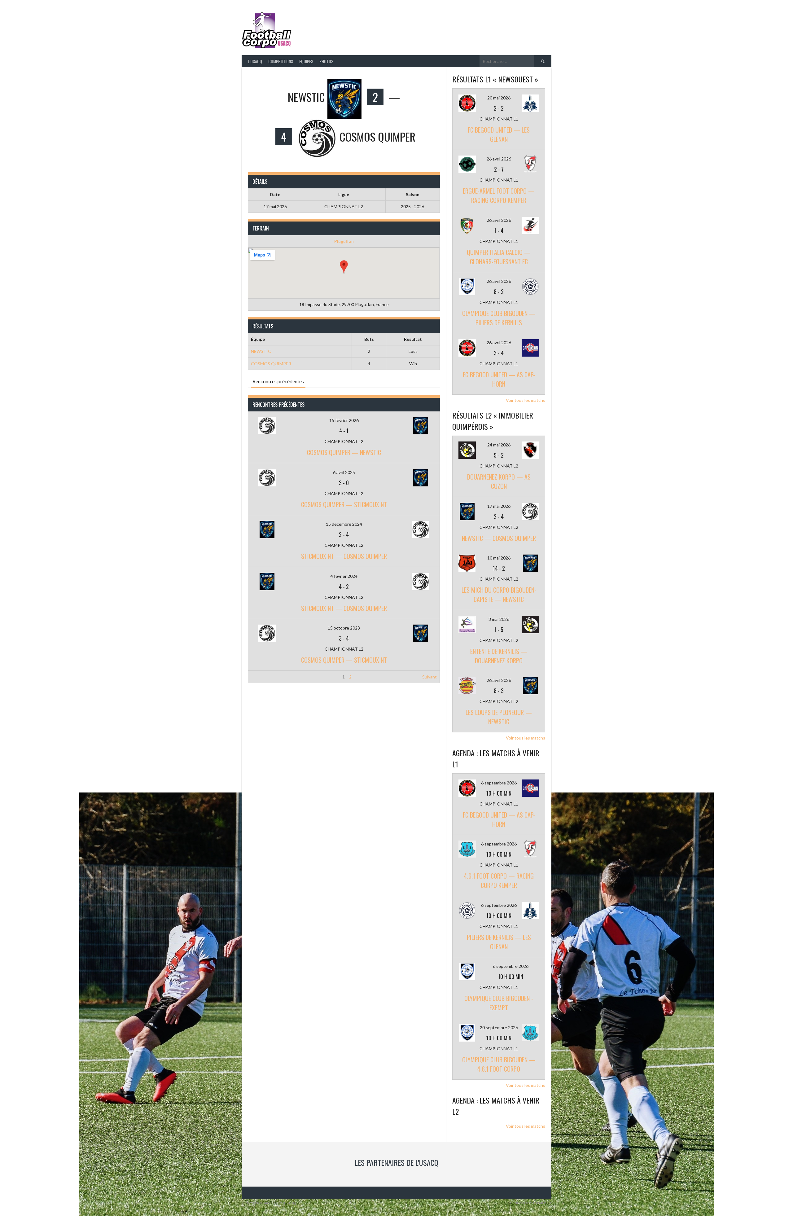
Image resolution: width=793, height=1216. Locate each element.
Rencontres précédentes (278, 381)
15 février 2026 (344, 420)
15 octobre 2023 (344, 627)
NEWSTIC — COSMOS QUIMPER (499, 538)
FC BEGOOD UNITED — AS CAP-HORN (499, 379)
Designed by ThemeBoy (530, 1203)
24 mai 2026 (498, 444)
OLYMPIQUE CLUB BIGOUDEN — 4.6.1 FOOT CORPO (499, 1064)
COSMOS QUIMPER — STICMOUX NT (344, 504)
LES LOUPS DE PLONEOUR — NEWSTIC (499, 717)
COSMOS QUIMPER (271, 363)
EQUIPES (306, 61)
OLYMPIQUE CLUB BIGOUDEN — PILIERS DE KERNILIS (499, 318)
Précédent (261, 676)
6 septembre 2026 (499, 782)
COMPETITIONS (280, 61)
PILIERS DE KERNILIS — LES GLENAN (499, 942)
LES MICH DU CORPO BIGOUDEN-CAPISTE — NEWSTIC (499, 594)
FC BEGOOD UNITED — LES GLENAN (499, 134)
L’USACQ (255, 61)
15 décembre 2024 (344, 524)
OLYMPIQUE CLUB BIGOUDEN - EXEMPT (498, 1003)
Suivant (429, 676)
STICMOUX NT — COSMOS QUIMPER (344, 556)
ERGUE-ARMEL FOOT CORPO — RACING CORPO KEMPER (499, 195)
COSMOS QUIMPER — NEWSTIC (344, 452)
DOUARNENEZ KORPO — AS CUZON (499, 481)
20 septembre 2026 (499, 1027)
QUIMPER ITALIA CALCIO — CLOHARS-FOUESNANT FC (499, 257)
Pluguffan (344, 241)
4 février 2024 (344, 576)
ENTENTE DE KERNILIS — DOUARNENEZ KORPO (498, 656)
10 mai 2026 (498, 557)
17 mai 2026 (498, 506)
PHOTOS (326, 61)
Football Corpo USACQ (371, 26)
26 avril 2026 (499, 158)
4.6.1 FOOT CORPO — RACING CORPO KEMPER (499, 880)
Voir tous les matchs (525, 400)
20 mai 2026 (498, 97)
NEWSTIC (261, 351)
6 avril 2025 (344, 472)
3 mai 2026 (499, 619)
